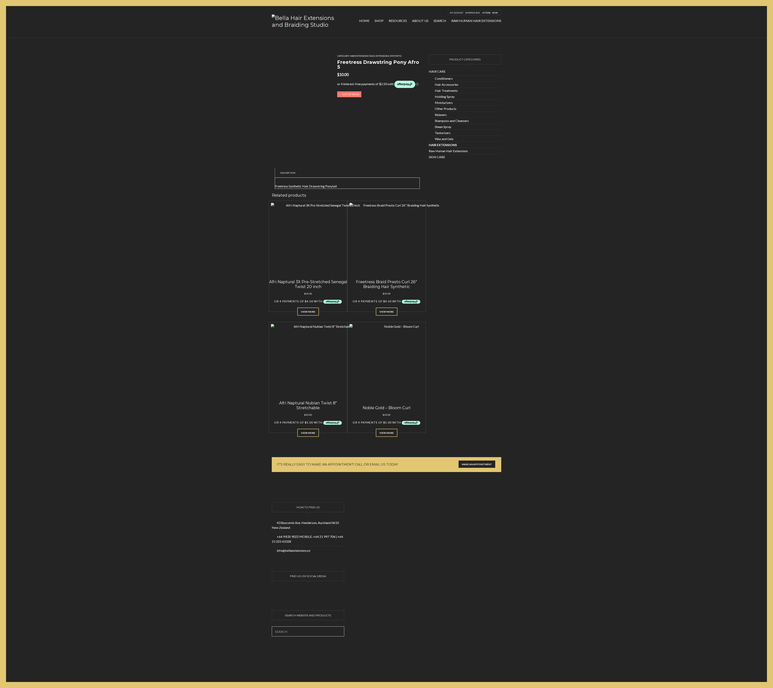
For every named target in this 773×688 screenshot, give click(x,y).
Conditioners (444, 78)
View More (308, 311)
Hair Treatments (446, 90)
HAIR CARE (437, 71)
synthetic (396, 56)
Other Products (445, 109)
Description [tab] (287, 172)
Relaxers (441, 115)
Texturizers (443, 133)
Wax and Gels (444, 139)
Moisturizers (444, 102)
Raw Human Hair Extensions (476, 21)
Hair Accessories (446, 84)
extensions (382, 56)
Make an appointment (477, 464)
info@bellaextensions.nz (293, 550)
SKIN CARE (437, 157)
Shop (379, 21)
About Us (420, 21)
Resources (398, 21)
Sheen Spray (443, 127)
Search (440, 21)
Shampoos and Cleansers (452, 121)
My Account (456, 13)
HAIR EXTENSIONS (359, 56)
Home (364, 21)
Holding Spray (445, 96)
